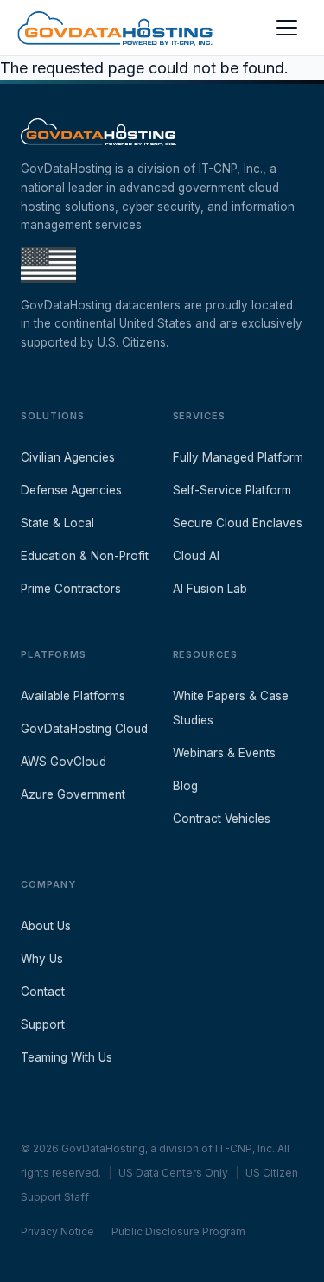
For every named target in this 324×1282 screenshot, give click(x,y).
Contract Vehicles (221, 819)
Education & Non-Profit (85, 556)
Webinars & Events (224, 753)
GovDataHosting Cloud (84, 729)
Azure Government (73, 794)
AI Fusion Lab (210, 589)
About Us (46, 926)
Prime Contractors (71, 589)
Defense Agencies (71, 490)
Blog (185, 786)
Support (43, 1024)
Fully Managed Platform (238, 457)
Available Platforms (73, 696)
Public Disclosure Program (178, 1231)
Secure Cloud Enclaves (237, 523)
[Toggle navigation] (287, 28)
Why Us (42, 959)
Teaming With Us (66, 1057)
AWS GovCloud (63, 762)
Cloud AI (196, 556)
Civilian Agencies (68, 457)
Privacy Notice (57, 1231)
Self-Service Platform (232, 490)
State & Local (57, 523)
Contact (43, 991)
